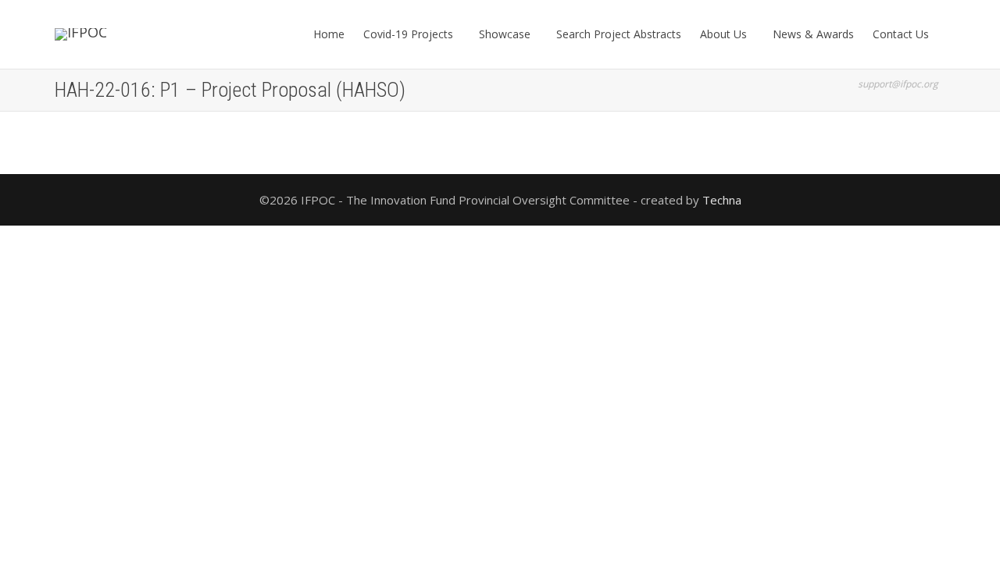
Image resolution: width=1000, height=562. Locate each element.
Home (329, 34)
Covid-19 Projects (409, 34)
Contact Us (902, 34)
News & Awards (813, 34)
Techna (721, 200)
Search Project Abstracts (618, 34)
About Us (725, 34)
